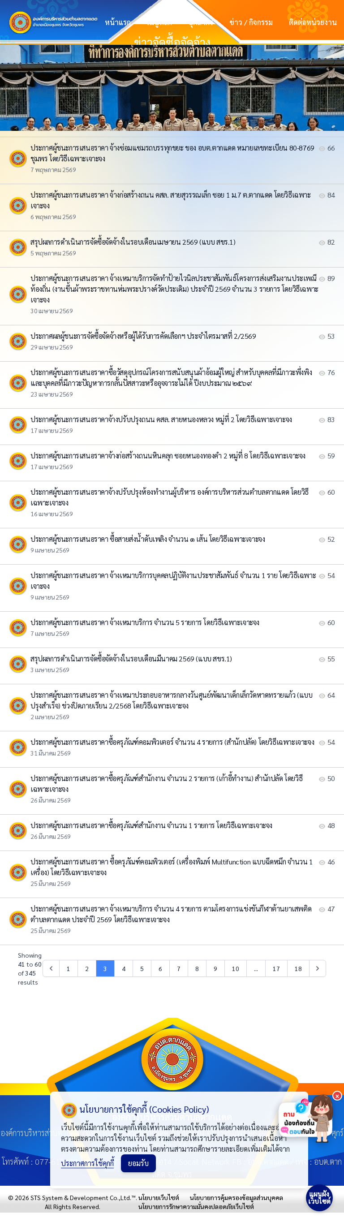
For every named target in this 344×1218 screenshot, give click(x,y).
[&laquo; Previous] (51, 968)
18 (298, 968)
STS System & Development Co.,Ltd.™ (83, 1197)
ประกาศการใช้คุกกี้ (87, 1163)
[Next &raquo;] (317, 968)
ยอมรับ (138, 1163)
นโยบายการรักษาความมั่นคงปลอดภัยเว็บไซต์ (196, 1206)
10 (235, 968)
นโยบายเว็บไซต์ (158, 1197)
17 (276, 968)
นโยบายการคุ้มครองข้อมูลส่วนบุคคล (236, 1197)
